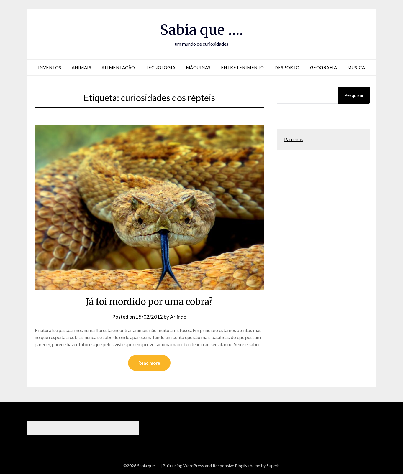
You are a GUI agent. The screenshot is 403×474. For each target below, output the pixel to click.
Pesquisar (354, 95)
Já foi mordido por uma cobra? (149, 301)
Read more (149, 363)
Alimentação (118, 67)
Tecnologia (160, 67)
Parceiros (293, 139)
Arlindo (178, 317)
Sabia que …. (201, 30)
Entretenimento (242, 67)
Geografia (323, 67)
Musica (356, 67)
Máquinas (198, 67)
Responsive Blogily (230, 465)
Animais (81, 67)
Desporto (287, 67)
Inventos (49, 67)
